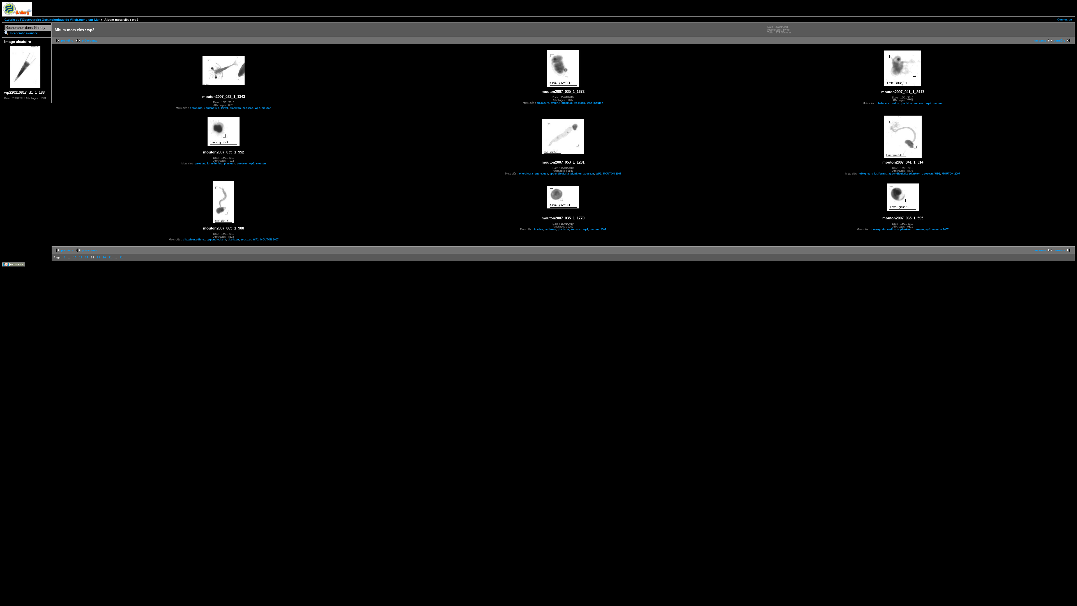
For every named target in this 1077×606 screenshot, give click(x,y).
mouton (266, 108)
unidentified (211, 108)
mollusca (550, 229)
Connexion (1064, 19)
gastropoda (878, 229)
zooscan (248, 108)
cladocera (543, 103)
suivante (1040, 40)
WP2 (598, 173)
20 (104, 257)
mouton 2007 (598, 229)
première (67, 40)
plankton (235, 108)
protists (200, 163)
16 (80, 257)
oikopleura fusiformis (873, 173)
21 (110, 257)
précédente (89, 40)
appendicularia (559, 173)
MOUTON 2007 (612, 173)
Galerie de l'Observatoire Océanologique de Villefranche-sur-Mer (52, 19)
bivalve (538, 229)
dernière (1059, 40)
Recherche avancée (24, 33)
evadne (555, 103)
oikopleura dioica (194, 239)
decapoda (196, 108)
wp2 (257, 108)
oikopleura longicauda (533, 173)
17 (86, 257)
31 (121, 257)
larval (224, 108)
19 (98, 257)
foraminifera (214, 163)
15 (75, 257)
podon (895, 103)
